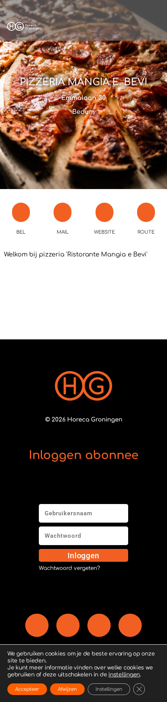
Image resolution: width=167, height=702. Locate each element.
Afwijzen (67, 689)
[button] (102, 26)
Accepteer (27, 689)
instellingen (124, 675)
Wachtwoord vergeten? (69, 568)
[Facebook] (37, 625)
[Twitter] (130, 625)
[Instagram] (99, 625)
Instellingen (109, 689)
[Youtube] (68, 625)
